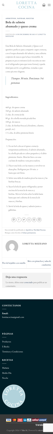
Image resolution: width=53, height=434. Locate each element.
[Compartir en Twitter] (24, 219)
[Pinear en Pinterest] (34, 219)
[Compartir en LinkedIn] (39, 219)
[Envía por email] (29, 219)
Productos (6, 341)
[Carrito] (44, 5)
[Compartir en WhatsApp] (13, 219)
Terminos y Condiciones (12, 351)
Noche (5, 377)
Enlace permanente (29, 232)
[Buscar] (3, 5)
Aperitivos (11, 18)
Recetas (30, 18)
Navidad (21, 18)
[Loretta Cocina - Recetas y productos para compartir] (26, 5)
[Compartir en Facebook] (19, 219)
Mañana (5, 367)
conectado (28, 282)
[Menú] (49, 4)
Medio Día (6, 372)
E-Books (5, 346)
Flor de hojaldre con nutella (13, 262)
